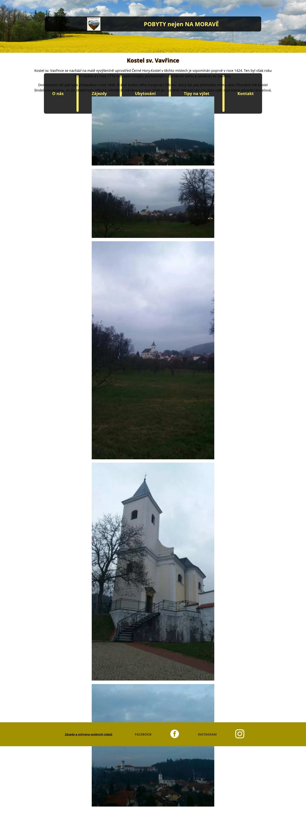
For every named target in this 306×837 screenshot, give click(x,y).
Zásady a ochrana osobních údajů (88, 734)
